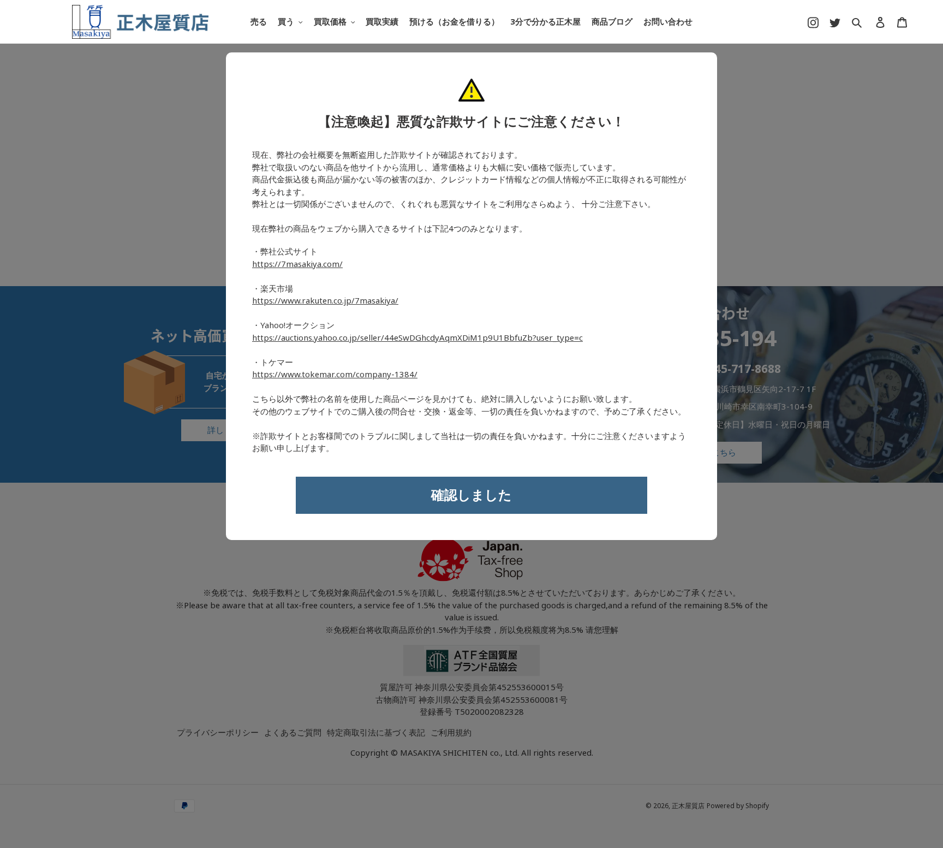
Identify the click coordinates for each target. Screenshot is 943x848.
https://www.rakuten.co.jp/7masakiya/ (325, 301)
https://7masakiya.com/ (297, 264)
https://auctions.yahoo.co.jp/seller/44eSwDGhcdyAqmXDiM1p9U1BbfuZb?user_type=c (417, 338)
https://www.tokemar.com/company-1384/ (334, 375)
